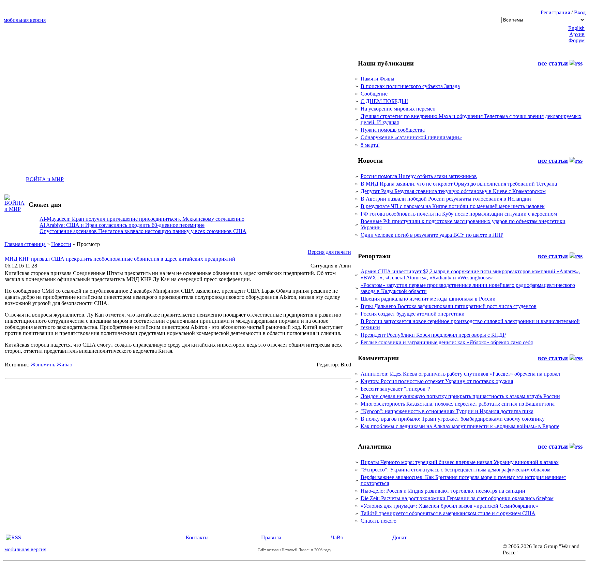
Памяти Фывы (377, 79)
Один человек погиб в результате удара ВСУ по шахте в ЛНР (432, 235)
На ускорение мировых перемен (398, 109)
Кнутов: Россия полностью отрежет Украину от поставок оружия (437, 381)
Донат (399, 537)
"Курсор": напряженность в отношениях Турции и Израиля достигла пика (447, 411)
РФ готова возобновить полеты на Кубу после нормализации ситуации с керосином (459, 214)
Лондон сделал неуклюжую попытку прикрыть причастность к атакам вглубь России (460, 396)
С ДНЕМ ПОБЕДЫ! (384, 101)
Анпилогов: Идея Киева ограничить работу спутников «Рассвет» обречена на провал (460, 374)
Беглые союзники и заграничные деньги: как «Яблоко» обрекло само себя (447, 342)
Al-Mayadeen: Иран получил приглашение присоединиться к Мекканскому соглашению (142, 219)
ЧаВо (337, 537)
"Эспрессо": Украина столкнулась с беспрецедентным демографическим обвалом (455, 469)
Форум (577, 40)
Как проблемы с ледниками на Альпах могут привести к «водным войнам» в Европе (460, 426)
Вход (580, 12)
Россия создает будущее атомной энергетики (413, 314)
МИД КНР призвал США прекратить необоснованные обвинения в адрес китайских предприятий (120, 259)
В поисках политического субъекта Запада (410, 86)
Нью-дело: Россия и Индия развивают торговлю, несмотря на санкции (443, 491)
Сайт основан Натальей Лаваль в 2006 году (294, 550)
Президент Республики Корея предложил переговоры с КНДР (433, 335)
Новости (61, 244)
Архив (577, 34)
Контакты (197, 537)
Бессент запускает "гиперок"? (395, 389)
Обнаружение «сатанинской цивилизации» (411, 137)
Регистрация (555, 12)
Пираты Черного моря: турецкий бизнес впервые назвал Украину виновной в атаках (460, 462)
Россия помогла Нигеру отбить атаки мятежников (419, 176)
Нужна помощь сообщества (393, 130)
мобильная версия (25, 20)
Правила (271, 537)
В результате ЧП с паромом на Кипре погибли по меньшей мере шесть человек (453, 206)
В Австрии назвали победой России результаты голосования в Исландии (446, 199)
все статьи (553, 63)
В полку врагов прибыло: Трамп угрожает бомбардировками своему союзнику (453, 419)
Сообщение (374, 94)
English (576, 28)
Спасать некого (378, 521)
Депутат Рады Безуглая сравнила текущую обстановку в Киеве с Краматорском (453, 191)
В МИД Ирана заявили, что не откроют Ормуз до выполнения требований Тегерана (459, 184)
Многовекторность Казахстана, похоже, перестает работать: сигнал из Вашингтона (458, 404)
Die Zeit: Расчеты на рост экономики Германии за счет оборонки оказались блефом (457, 498)
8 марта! (370, 145)
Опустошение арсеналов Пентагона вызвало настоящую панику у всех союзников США (143, 231)
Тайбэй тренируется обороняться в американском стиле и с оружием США (448, 513)
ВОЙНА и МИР (45, 179)
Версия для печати (329, 252)
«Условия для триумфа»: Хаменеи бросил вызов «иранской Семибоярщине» (449, 506)
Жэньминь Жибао (51, 364)
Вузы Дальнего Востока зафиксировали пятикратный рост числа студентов (449, 306)
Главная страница (25, 244)
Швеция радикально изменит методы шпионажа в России (428, 299)
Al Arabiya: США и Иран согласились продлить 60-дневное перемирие (122, 225)
